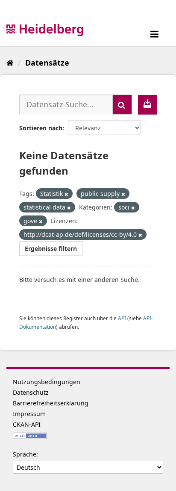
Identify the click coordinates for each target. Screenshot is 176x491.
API (122, 318)
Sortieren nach (40, 128)
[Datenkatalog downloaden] (147, 105)
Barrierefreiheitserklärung (50, 403)
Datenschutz (31, 392)
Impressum (29, 414)
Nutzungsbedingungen (46, 382)
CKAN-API (27, 424)
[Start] (10, 62)
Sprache (24, 454)
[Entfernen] (66, 194)
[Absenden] (122, 105)
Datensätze (47, 62)
